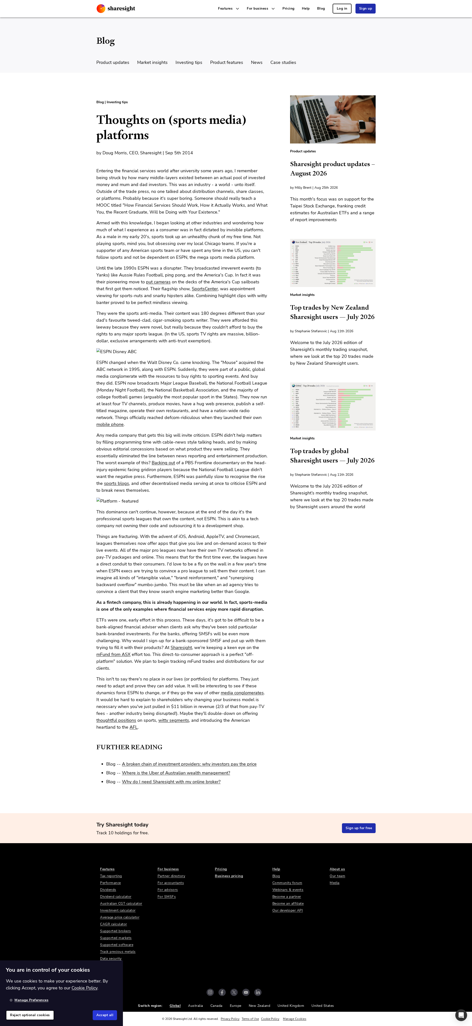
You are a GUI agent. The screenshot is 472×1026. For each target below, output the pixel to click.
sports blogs (116, 483)
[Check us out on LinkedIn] (258, 992)
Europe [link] (235, 1005)
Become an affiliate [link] (288, 903)
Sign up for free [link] (359, 828)
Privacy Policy (230, 1019)
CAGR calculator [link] (113, 924)
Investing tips (189, 62)
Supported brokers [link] (115, 931)
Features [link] (107, 869)
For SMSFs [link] (167, 896)
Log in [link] (342, 8)
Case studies (283, 62)
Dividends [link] (108, 889)
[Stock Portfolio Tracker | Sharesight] (115, 9)
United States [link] (322, 1005)
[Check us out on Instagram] (210, 992)
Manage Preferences (31, 1000)
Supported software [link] (116, 944)
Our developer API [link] (287, 910)
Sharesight (181, 647)
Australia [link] (195, 1005)
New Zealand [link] (259, 1005)
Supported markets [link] (116, 938)
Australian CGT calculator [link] (121, 903)
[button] (461, 1015)
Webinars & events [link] (288, 889)
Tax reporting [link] (111, 876)
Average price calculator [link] (119, 917)
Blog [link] (321, 8)
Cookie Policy (270, 1019)
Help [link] (306, 8)
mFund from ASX (113, 654)
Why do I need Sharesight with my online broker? (171, 782)
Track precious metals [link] (118, 951)
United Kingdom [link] (291, 1005)
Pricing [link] (288, 8)
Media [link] (334, 883)
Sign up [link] (365, 8)
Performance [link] (110, 883)
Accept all (104, 1015)
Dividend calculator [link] (116, 896)
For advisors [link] (168, 889)
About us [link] (337, 869)
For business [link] (168, 869)
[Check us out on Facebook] (222, 992)
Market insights (152, 62)
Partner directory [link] (171, 876)
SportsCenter (205, 289)
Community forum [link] (287, 883)
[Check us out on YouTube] (246, 992)
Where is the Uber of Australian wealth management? (176, 773)
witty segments (173, 720)
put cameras (158, 282)
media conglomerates (242, 693)
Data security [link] (111, 958)
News (257, 62)
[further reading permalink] (93, 747)
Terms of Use (250, 1019)
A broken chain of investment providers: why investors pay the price (189, 764)
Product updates (112, 62)
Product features (226, 62)
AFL (134, 727)
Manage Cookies (294, 1019)
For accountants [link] (171, 883)
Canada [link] (216, 1005)
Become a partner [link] (286, 896)
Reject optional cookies (30, 1015)
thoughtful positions (116, 720)
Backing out (163, 463)
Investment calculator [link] (118, 910)
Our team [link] (337, 876)
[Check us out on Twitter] (234, 992)
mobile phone (110, 424)
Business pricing (229, 876)
